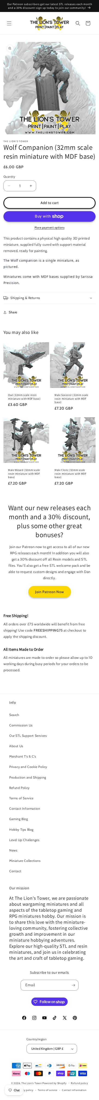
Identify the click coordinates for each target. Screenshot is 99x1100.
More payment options (49, 227)
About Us (16, 746)
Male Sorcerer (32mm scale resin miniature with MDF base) (71, 398)
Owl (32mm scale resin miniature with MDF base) (24, 396)
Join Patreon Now (49, 592)
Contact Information (24, 808)
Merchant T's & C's (22, 756)
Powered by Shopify (54, 1083)
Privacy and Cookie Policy (28, 767)
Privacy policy (25, 1090)
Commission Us (21, 725)
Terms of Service (21, 798)
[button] (9, 23)
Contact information (74, 1090)
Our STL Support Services (28, 736)
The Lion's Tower (31, 1083)
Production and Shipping (27, 777)
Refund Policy (19, 788)
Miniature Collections (25, 861)
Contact (15, 871)
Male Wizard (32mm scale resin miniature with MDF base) (24, 473)
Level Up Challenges (24, 840)
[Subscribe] (73, 985)
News (13, 850)
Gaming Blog (18, 819)
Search (14, 715)
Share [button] (13, 312)
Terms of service (48, 1090)
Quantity (9, 176)
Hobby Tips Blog (21, 829)
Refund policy (79, 1083)
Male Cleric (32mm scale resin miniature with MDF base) (70, 473)
